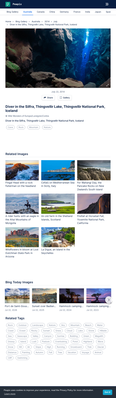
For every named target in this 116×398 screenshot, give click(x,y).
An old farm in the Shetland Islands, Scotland (56, 218)
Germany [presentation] (64, 11)
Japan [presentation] (98, 11)
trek (89, 347)
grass (58, 330)
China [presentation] (52, 11)
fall (50, 352)
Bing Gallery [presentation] (12, 11)
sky (63, 325)
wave (100, 341)
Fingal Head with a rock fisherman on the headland (20, 184)
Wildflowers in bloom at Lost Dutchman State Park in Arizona (21, 253)
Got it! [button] (107, 392)
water (100, 325)
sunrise (60, 336)
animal (98, 352)
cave (10, 127)
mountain (33, 127)
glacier (100, 347)
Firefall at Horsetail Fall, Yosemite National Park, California (91, 220)
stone (91, 330)
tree (60, 352)
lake (80, 330)
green (86, 336)
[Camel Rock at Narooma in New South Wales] (108, 58)
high (49, 347)
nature (47, 127)
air (28, 347)
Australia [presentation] (27, 11)
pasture (46, 341)
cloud (69, 330)
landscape (37, 325)
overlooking (61, 341)
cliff (10, 358)
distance (12, 352)
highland (87, 341)
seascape (22, 336)
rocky (34, 330)
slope (38, 347)
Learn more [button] (9, 394)
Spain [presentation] (108, 11)
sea (10, 336)
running (61, 347)
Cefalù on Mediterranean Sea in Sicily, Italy (57, 184)
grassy (11, 341)
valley (35, 336)
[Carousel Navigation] (58, 302)
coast (11, 330)
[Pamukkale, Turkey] (8, 58)
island (23, 341)
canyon (48, 336)
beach (88, 325)
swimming (22, 358)
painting (26, 352)
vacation (72, 352)
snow (10, 347)
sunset (46, 330)
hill (20, 347)
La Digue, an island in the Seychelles (55, 251)
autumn (39, 352)
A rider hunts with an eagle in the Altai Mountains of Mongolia (22, 220)
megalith (99, 336)
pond (75, 341)
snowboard (76, 347)
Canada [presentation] (41, 11)
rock (21, 127)
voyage (85, 352)
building (74, 336)
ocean (22, 330)
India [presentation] (87, 11)
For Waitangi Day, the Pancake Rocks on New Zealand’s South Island (90, 186)
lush (34, 341)
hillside (103, 330)
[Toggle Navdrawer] (107, 4)
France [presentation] (77, 11)
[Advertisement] (58, 142)
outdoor (22, 325)
